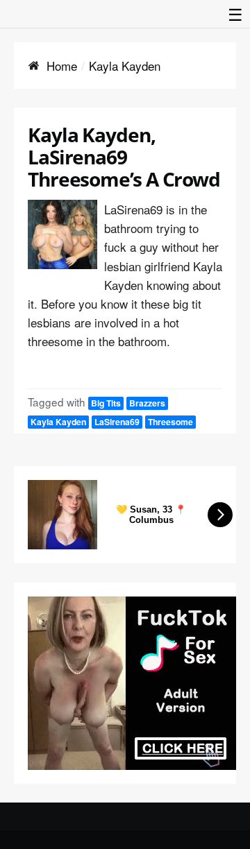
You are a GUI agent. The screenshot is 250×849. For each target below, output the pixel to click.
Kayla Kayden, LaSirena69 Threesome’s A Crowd (124, 156)
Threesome (170, 421)
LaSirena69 (117, 421)
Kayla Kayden (58, 421)
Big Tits (106, 403)
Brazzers (147, 403)
